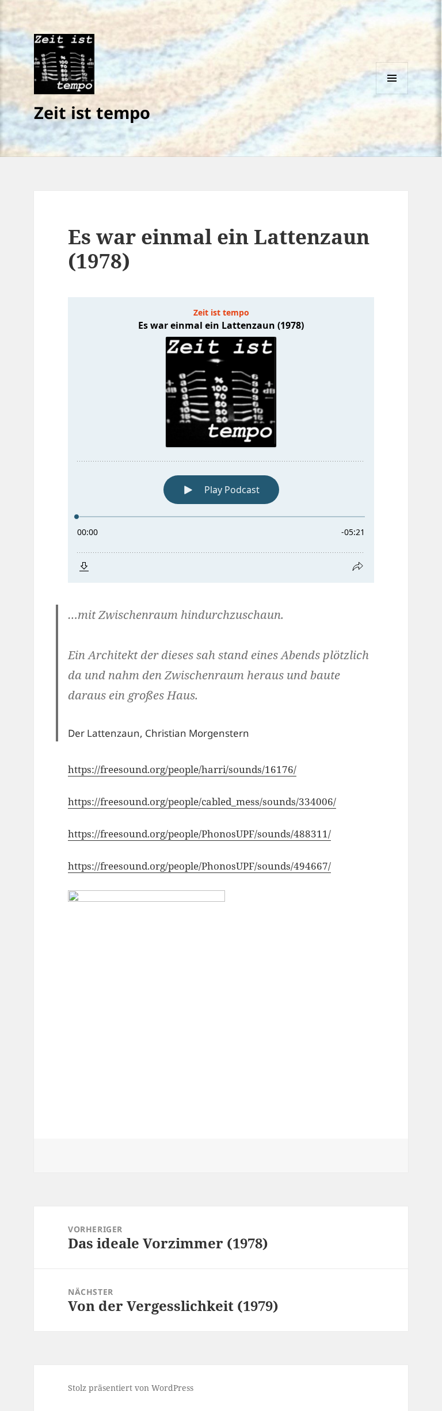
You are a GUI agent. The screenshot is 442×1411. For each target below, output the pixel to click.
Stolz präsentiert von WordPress (130, 1387)
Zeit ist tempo (92, 112)
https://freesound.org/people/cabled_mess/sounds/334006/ (202, 801)
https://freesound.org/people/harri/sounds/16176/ (182, 769)
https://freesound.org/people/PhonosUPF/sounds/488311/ (199, 833)
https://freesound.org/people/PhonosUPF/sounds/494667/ (199, 865)
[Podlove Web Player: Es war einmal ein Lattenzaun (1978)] (221, 440)
